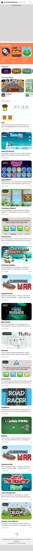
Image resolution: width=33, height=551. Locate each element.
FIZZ (3, 123)
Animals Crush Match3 (9, 521)
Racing (5, 390)
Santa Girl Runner (7, 151)
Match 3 (5, 163)
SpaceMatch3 (6, 180)
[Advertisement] (16, 23)
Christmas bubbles (8, 265)
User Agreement (12, 543)
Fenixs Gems (6, 237)
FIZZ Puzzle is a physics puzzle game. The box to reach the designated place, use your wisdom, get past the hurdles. (15, 126)
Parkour (5, 134)
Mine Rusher (6, 322)
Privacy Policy (21, 543)
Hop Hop (4, 350)
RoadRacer (5, 407)
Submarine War (7, 293)
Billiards (4, 436)
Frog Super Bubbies (8, 208)
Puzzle (5, 106)
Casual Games (7, 333)
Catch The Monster (8, 493)
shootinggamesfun (10, 2)
